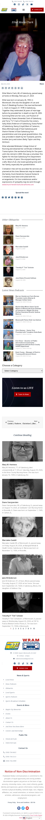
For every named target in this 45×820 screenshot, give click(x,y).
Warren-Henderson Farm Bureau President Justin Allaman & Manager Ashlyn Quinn (27, 298)
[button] (23, 9)
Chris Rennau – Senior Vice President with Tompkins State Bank (29, 331)
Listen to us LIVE (22, 388)
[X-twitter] (27, 4)
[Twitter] (23, 808)
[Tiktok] (23, 4)
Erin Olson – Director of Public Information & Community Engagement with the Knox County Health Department (28, 343)
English (29, 818)
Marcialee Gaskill (22, 247)
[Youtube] (31, 4)
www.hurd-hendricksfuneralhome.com (18, 184)
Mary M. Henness (22, 226)
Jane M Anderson (22, 257)
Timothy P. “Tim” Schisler (25, 267)
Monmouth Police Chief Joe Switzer (28, 320)
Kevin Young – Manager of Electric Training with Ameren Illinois (28, 353)
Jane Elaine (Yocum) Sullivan (26, 278)
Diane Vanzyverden (22, 236)
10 (34, 628)
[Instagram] (18, 4)
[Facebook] (14, 4)
